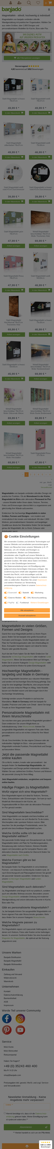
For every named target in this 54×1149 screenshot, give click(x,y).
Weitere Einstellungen (40, 603)
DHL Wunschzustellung (37, 597)
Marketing (39, 593)
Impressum (42, 580)
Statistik (26, 593)
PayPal (11, 603)
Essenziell (12, 593)
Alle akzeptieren (27, 610)
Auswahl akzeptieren (27, 615)
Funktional (24, 603)
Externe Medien (14, 597)
